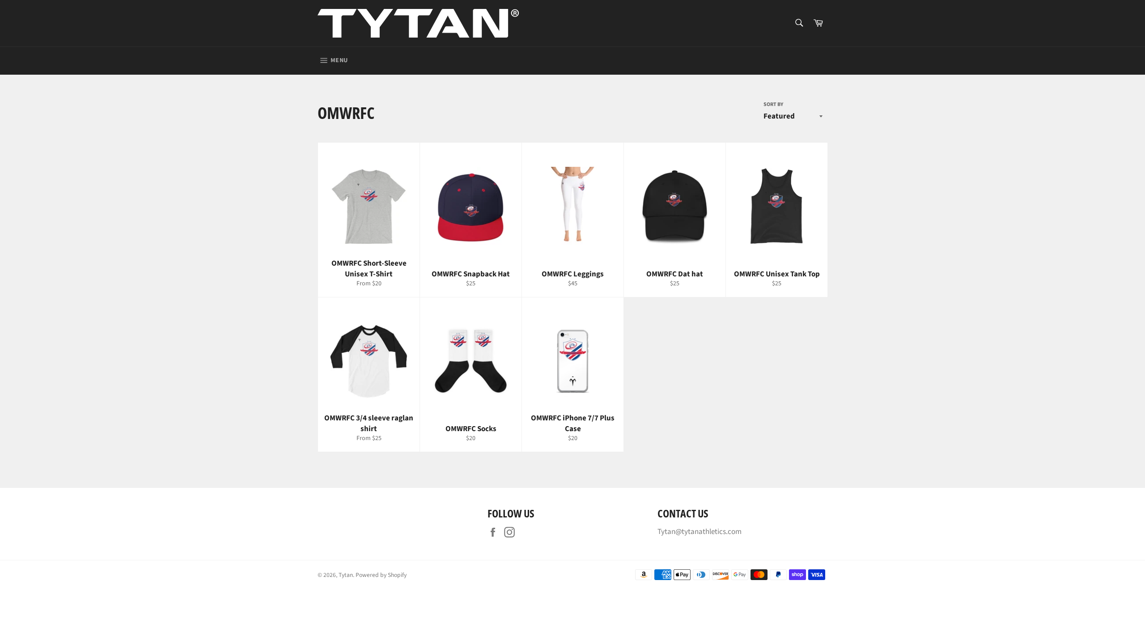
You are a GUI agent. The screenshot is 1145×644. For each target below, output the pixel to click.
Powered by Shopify (381, 575)
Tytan (346, 575)
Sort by (773, 104)
